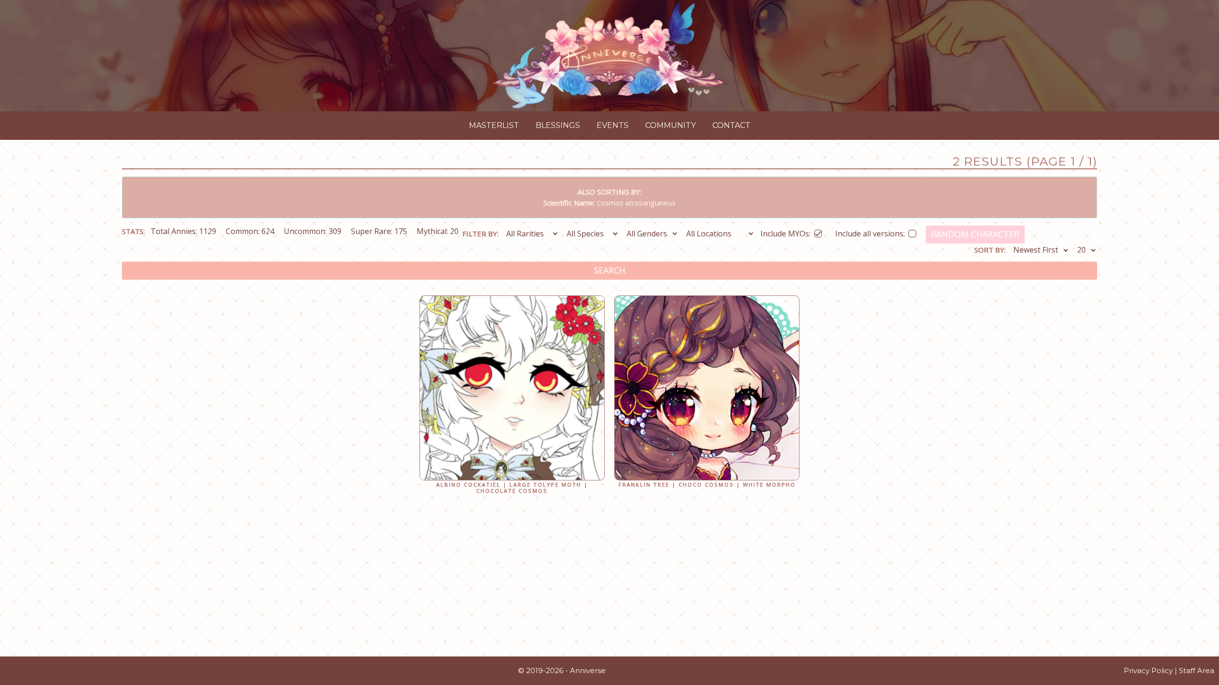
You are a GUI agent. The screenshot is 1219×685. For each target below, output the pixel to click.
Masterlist (494, 125)
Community (670, 125)
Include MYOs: (785, 231)
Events (613, 125)
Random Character (975, 234)
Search (609, 270)
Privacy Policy (1148, 670)
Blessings (558, 125)
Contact (731, 125)
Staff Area (1196, 670)
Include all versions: (870, 231)
